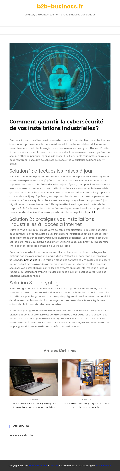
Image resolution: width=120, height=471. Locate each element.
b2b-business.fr (60, 6)
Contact (54, 465)
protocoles (30, 260)
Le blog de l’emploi (22, 435)
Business (34, 399)
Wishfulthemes (103, 465)
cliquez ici (89, 212)
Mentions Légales (38, 465)
